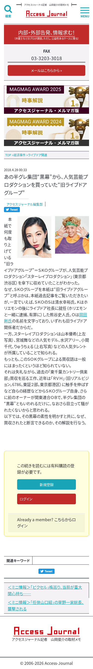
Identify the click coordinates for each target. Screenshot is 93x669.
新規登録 (47, 484)
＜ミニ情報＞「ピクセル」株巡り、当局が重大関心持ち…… (45, 590)
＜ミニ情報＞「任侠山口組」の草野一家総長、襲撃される (46, 605)
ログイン (26, 498)
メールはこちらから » (46, 70)
